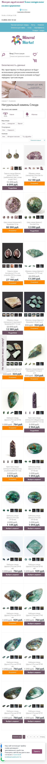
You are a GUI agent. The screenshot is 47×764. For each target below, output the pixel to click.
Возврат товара (38, 30)
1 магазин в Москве (23, 12)
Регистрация (19, 53)
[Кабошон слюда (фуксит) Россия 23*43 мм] (12, 644)
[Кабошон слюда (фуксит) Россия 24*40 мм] (12, 546)
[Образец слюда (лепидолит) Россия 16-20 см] (34, 155)
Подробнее (12, 188)
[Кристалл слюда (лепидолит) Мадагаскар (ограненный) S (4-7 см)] (12, 448)
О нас (30, 28)
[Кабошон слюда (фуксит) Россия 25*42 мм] (12, 400)
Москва (24, 9)
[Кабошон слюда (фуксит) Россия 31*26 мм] (34, 448)
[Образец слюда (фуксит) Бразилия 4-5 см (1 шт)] (12, 351)
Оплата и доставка (18, 28)
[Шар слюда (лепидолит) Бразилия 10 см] (12, 204)
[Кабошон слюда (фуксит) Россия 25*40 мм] (34, 644)
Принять (37, 751)
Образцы (34, 114)
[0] (35, 54)
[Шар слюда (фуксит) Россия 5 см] (34, 204)
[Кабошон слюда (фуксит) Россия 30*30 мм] (34, 546)
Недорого (11, 130)
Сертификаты (39, 28)
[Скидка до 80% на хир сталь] (23, 89)
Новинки (41, 25)
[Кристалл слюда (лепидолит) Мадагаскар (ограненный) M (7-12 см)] (34, 400)
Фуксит (20, 123)
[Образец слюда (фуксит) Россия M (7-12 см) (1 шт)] (34, 351)
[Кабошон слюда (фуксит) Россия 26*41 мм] (34, 693)
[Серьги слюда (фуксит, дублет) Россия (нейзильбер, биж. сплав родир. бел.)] (12, 155)
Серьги (12, 114)
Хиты (33, 25)
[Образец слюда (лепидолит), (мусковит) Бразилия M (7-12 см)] (12, 302)
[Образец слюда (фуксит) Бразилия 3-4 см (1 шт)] (34, 302)
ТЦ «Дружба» (27, 136)
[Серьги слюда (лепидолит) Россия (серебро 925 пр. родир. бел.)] (12, 253)
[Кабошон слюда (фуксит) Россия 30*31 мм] (12, 595)
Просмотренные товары (20, 25)
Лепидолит (11, 123)
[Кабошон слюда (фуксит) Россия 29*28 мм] (12, 497)
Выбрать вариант (34, 479)
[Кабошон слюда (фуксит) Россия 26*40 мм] (12, 693)
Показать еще (17, 737)
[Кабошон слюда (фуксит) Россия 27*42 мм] (34, 595)
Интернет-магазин (14, 136)
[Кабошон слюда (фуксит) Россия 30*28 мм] (34, 497)
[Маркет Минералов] (23, 39)
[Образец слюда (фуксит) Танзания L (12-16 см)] (34, 253)
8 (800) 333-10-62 (9, 20)
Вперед (42, 737)
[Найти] (3, 54)
